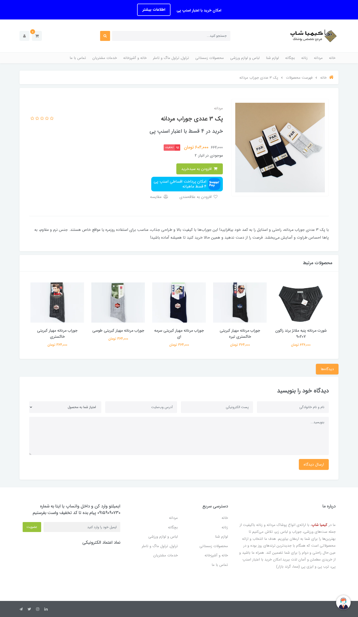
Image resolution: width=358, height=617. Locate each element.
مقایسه (156, 197)
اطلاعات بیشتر (153, 10)
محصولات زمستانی (209, 58)
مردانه (318, 58)
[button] (37, 36)
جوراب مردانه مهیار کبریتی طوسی (118, 330)
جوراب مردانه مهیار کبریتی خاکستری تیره (240, 333)
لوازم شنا (272, 58)
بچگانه (290, 58)
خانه (332, 58)
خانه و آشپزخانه (135, 58)
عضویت (32, 527)
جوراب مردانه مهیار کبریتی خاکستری (57, 333)
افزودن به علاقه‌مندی (196, 197)
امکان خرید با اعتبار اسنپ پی (198, 10)
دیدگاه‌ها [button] (327, 369)
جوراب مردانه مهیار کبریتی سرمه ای (179, 333)
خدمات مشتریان (104, 58)
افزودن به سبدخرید (197, 169)
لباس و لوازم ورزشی (245, 58)
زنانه (304, 58)
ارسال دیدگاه (314, 464)
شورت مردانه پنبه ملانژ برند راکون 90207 (301, 333)
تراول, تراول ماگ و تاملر (171, 58)
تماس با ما (78, 58)
